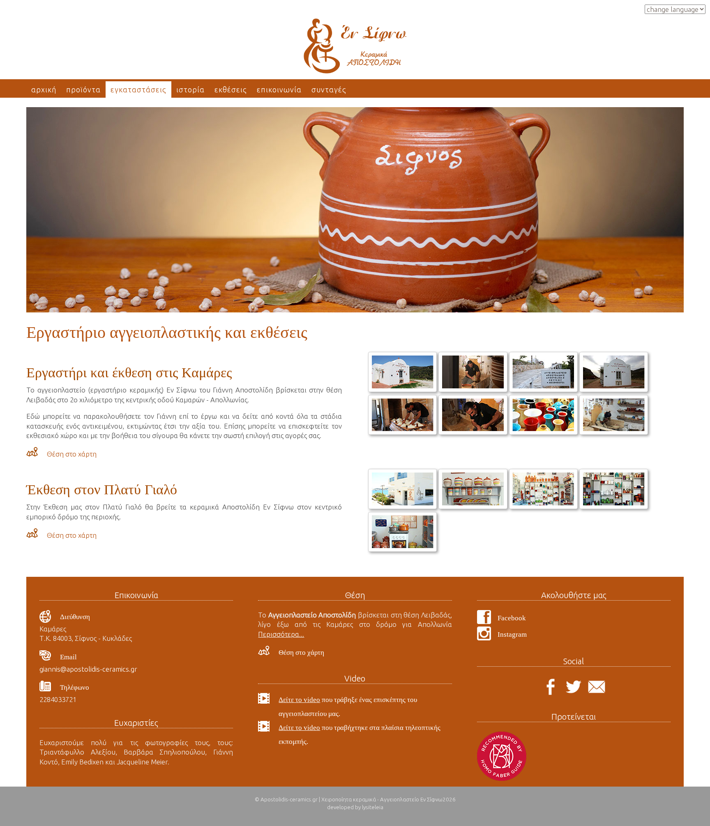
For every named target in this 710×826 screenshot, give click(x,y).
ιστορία (190, 89)
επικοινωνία (279, 89)
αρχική (43, 89)
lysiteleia (372, 807)
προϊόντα (83, 89)
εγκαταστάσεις (138, 89)
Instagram (512, 634)
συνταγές (328, 89)
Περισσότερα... (281, 634)
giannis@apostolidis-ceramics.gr (88, 669)
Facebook (512, 618)
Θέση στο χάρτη (72, 454)
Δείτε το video (299, 700)
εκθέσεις (230, 89)
